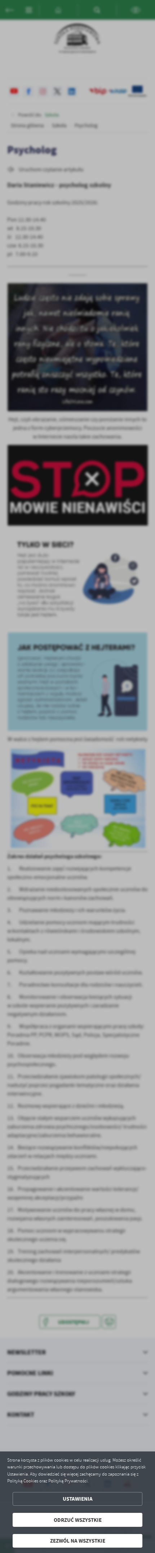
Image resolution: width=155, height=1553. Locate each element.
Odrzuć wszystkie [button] (78, 1520)
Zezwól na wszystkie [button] (77, 1540)
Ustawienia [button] (78, 1498)
